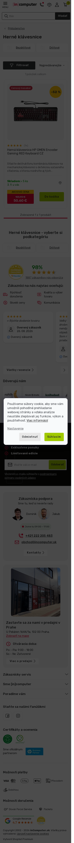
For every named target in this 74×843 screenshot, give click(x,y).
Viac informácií (37, 420)
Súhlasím (54, 436)
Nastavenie (15, 428)
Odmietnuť (30, 436)
